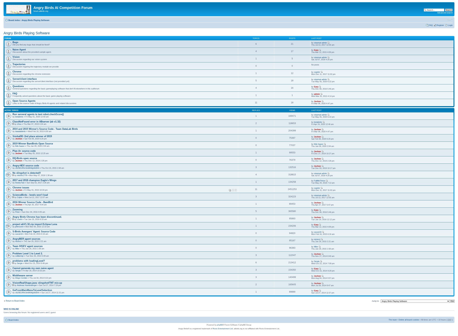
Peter (17, 212)
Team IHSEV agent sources (28, 246)
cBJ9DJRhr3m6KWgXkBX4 (27, 168)
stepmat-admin (320, 43)
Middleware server (23, 275)
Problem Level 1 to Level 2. (28, 253)
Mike (17, 249)
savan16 (19, 234)
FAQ (431, 25)
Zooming (18, 209)
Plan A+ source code (24, 151)
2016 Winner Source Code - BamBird (33, 202)
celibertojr (19, 256)
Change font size (450, 19)
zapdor (317, 72)
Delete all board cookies (409, 320)
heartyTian (20, 183)
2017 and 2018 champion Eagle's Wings (34, 180)
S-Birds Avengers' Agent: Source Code (34, 231)
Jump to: (375, 301)
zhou (19, 124)
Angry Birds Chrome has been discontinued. (37, 217)
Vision (16, 57)
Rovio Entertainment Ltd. (223, 329)
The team (393, 320)
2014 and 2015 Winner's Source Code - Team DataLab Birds (45, 129)
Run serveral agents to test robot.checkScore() (38, 114)
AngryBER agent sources (26, 239)
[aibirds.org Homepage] (18, 8)
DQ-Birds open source (25, 158)
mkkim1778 (22, 175)
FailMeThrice (319, 181)
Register (440, 25)
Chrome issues (21, 187)
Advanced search (445, 13)
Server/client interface (25, 79)
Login (450, 25)
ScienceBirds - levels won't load (30, 195)
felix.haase (20, 146)
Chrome (17, 71)
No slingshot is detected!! (27, 173)
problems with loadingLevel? (29, 261)
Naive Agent (19, 49)
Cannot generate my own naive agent (33, 268)
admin (317, 94)
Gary (316, 50)
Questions (18, 86)
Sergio (20, 263)
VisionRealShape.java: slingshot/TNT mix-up (37, 282)
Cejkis (19, 197)
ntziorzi (18, 241)
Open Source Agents (24, 101)
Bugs (15, 42)
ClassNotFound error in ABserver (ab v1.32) (36, 121)
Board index (14, 20)
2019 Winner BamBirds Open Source (33, 143)
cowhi (19, 219)
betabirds (19, 117)
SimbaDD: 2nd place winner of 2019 (32, 136)
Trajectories (19, 64)
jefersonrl (19, 227)
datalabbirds (20, 131)
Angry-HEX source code (26, 165)
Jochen (317, 101)
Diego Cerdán (21, 278)
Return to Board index (15, 301)
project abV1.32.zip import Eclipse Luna (35, 224)
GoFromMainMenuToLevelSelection (32, 290)
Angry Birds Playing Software (35, 20)
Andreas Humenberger (27, 285)
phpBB (220, 325)
